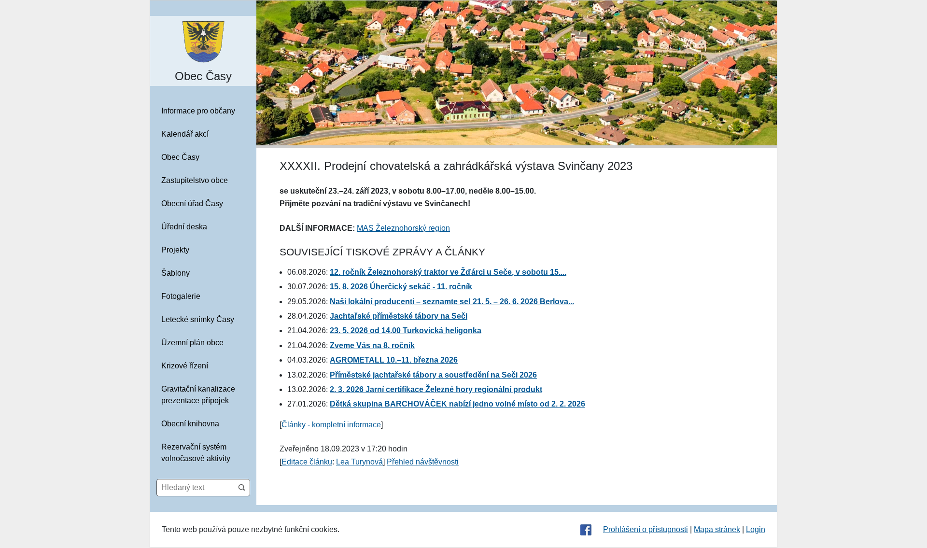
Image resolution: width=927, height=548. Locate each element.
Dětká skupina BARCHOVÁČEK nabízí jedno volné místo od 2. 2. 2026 (457, 404)
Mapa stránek (717, 529)
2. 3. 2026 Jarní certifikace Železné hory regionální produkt (436, 389)
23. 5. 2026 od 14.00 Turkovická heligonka (405, 330)
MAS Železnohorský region (403, 228)
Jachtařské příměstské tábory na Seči (398, 316)
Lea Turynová (359, 462)
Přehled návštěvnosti (423, 462)
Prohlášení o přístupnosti (645, 529)
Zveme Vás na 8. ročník (372, 345)
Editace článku (306, 462)
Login (755, 529)
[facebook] (585, 529)
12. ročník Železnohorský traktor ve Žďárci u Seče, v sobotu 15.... (448, 272)
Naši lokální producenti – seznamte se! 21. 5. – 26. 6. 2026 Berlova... (452, 301)
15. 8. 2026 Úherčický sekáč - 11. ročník (401, 286)
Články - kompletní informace (331, 425)
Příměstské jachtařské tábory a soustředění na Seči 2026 (433, 375)
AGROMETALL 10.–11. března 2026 (394, 360)
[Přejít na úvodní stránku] (203, 41)
